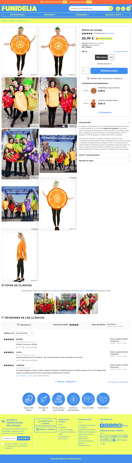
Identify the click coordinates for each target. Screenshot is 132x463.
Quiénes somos (84, 445)
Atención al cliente (47, 422)
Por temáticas (17, 15)
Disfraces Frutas (22, 21)
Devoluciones (63, 436)
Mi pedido (62, 427)
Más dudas (62, 439)
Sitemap (81, 443)
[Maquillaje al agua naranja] (94, 91)
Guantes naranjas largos (108, 100)
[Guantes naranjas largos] (94, 103)
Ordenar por (9, 333)
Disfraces (49, 15)
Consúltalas (110, 33)
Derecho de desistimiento (83, 437)
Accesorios (81, 15)
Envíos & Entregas (65, 430)
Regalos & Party (113, 15)
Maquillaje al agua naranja (108, 88)
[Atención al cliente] (123, 9)
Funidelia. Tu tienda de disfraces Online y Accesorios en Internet (19, 8)
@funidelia (79, 291)
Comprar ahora (109, 71)
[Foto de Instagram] (44, 303)
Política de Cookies (85, 434)
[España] (102, 426)
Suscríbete (23, 438)
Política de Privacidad (86, 432)
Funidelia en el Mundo (86, 425)
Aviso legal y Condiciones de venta (86, 428)
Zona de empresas (85, 441)
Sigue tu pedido (47, 429)
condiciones (11, 446)
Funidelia (5, 21)
